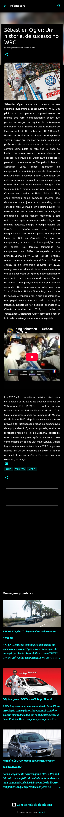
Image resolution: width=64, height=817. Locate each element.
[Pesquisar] (59, 5)
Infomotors (17, 5)
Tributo (20, 469)
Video (32, 469)
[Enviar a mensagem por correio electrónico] (6, 465)
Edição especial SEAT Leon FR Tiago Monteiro (28, 699)
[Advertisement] (32, 549)
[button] (6, 54)
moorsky (43, 812)
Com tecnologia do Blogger (34, 804)
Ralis (8, 469)
